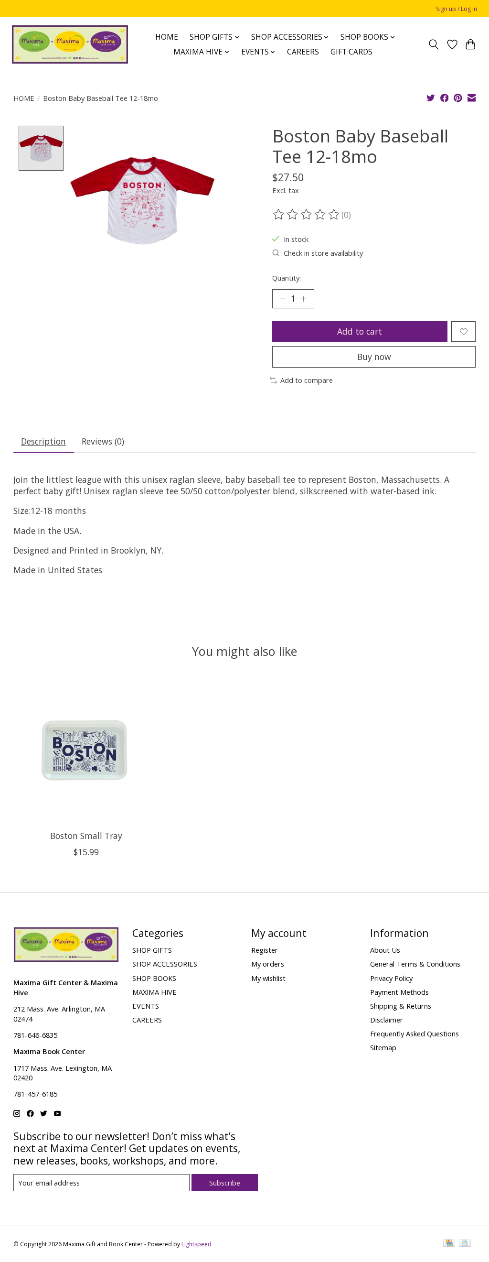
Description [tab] (43, 441)
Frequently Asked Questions (414, 1033)
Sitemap (383, 1047)
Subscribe (224, 1182)
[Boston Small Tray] (86, 750)
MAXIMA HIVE (154, 992)
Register (264, 950)
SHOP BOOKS (154, 978)
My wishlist (268, 978)
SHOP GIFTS (152, 950)
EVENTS (145, 1006)
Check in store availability (323, 253)
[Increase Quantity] (303, 298)
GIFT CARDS (351, 52)
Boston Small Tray (86, 836)
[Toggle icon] (433, 44)
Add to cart (359, 331)
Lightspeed (196, 1244)
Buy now (374, 356)
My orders (267, 963)
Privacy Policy (391, 978)
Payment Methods (399, 992)
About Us (385, 950)
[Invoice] (465, 1244)
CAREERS (303, 52)
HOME (166, 37)
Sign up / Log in (456, 9)
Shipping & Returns (400, 1006)
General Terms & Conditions (415, 963)
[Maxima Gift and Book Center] (69, 44)
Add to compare (306, 380)
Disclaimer (386, 1019)
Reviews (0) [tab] (103, 441)
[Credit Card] (449, 1244)
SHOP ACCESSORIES (164, 963)
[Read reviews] (307, 214)
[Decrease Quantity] (282, 298)
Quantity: (286, 278)
